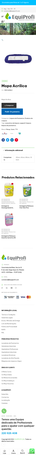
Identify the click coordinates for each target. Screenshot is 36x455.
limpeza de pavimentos (9, 125)
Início (6, 28)
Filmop (8, 129)
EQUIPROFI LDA (19, 439)
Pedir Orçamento (12, 112)
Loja (4, 453)
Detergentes (6, 199)
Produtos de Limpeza (17, 28)
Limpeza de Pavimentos (12, 30)
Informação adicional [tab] (14, 150)
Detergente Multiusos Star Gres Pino (27, 207)
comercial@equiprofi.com (10, 280)
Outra (12, 129)
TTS (16, 129)
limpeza (28, 123)
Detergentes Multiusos (24, 201)
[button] (2, 40)
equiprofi (23, 123)
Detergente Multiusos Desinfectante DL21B (9, 237)
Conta (13, 453)
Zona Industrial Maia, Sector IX (12, 267)
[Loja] (5, 451)
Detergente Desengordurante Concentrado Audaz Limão (8, 208)
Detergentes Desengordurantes (8, 201)
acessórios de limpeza (12, 123)
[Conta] (13, 451)
